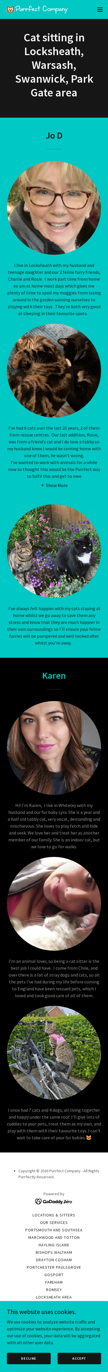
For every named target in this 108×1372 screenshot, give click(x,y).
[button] (100, 9)
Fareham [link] (54, 1282)
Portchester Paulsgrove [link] (54, 1267)
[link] (37, 9)
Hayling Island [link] (54, 1244)
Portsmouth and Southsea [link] (54, 1230)
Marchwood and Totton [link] (54, 1237)
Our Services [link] (54, 1222)
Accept (79, 1358)
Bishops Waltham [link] (54, 1252)
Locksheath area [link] (54, 1297)
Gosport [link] (54, 1274)
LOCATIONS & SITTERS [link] (54, 1215)
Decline (28, 1358)
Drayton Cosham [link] (54, 1259)
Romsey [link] (54, 1289)
